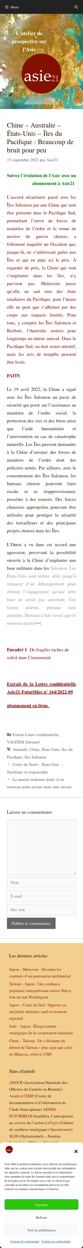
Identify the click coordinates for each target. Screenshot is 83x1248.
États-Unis (50, 749)
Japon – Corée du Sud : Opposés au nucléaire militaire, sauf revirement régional (38, 1011)
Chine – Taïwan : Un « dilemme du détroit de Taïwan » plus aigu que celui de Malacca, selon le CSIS (40, 1047)
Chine (35, 749)
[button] (76, 1151)
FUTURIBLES (20, 1116)
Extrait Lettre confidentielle (35, 734)
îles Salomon (35, 757)
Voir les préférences (41, 1230)
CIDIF (29, 1096)
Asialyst (16, 1096)
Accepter (41, 1204)
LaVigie (51, 1122)
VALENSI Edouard (23, 742)
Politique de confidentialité (24, 1241)
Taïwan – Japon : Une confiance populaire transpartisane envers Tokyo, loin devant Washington (40, 990)
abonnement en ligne (27, 705)
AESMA (49, 1109)
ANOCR (16, 1082)
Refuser (41, 1217)
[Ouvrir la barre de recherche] (76, 7)
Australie (19, 749)
